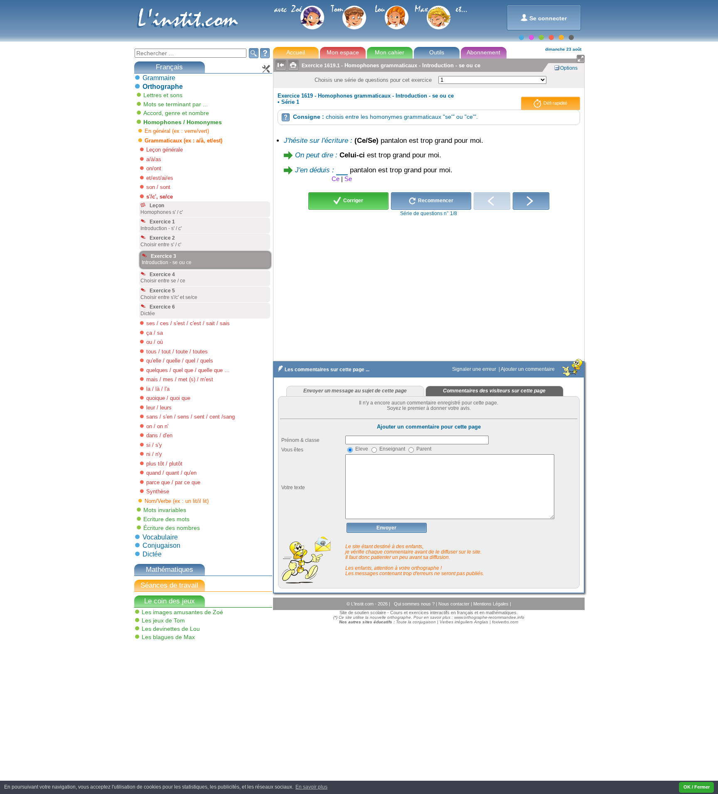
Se (348, 178)
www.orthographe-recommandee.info (489, 617)
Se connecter (544, 18)
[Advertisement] (195, 702)
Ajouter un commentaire (528, 369)
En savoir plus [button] (311, 787)
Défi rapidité (554, 102)
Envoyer (386, 528)
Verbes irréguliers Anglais (464, 622)
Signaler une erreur (474, 369)
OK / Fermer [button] (697, 786)
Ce (335, 178)
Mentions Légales (491, 603)
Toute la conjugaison (416, 622)
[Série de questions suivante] (531, 201)
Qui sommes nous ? (415, 603)
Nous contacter (454, 603)
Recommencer (435, 200)
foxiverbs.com (505, 622)
